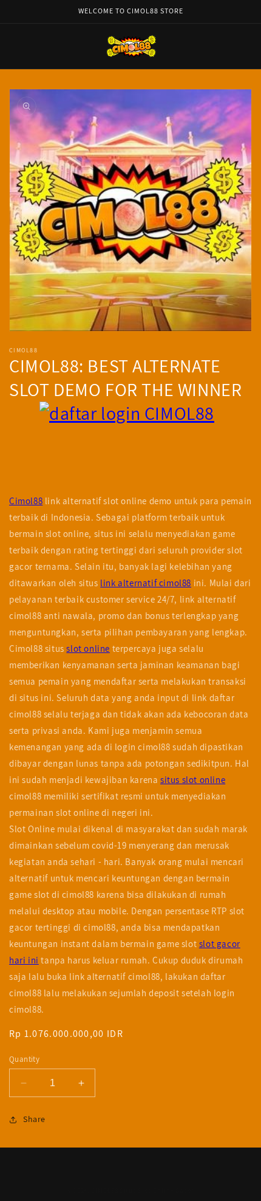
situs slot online (192, 779)
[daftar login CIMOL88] (130, 447)
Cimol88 (25, 501)
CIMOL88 (104, 1190)
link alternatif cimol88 (145, 583)
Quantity (24, 1059)
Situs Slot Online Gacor (157, 1190)
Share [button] (34, 1119)
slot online (88, 648)
